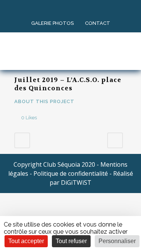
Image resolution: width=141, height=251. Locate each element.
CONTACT (97, 23)
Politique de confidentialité (70, 173)
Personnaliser (117, 241)
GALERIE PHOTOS (52, 23)
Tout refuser (71, 241)
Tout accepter (26, 241)
